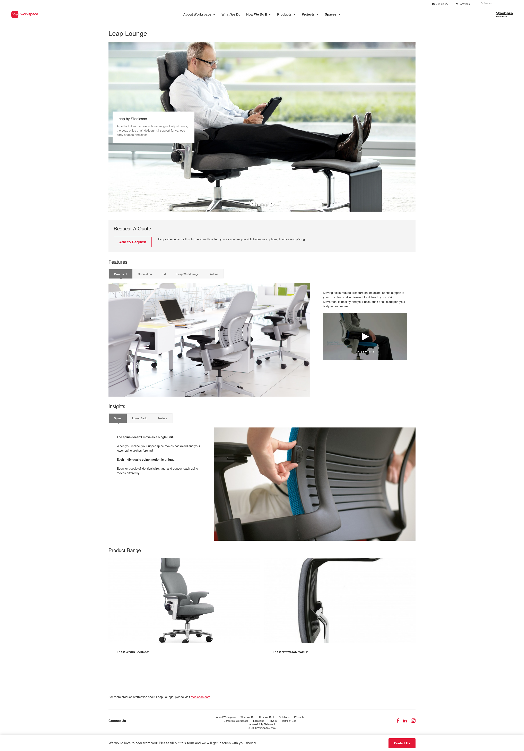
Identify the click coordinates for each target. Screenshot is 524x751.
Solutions (284, 717)
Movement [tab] (120, 274)
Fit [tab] (164, 274)
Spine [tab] (117, 418)
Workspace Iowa (266, 728)
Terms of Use (289, 720)
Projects (308, 14)
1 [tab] (258, 205)
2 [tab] (261, 205)
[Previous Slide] (252, 203)
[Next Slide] (271, 203)
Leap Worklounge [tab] (187, 274)
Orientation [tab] (145, 274)
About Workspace (197, 14)
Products (284, 14)
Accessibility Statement (262, 724)
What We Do (231, 14)
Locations (258, 720)
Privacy (273, 720)
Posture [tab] (162, 418)
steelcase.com (200, 697)
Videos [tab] (213, 274)
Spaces (331, 14)
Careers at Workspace (236, 720)
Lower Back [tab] (139, 418)
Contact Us (441, 3)
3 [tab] (263, 205)
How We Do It (256, 14)
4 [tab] (266, 205)
